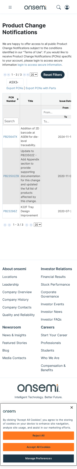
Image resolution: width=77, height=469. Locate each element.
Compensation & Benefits (53, 368)
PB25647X (10, 136)
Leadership (10, 284)
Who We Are (50, 358)
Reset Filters (52, 75)
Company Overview (17, 292)
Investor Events (52, 304)
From (66, 107)
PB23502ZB (11, 176)
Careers (47, 327)
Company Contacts (16, 307)
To (65, 116)
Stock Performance (55, 284)
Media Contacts (14, 358)
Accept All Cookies (38, 447)
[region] (38, 434)
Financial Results (53, 277)
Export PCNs (15, 88)
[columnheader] (11, 99)
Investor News (51, 312)
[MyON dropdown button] (68, 7)
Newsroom (11, 327)
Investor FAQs (51, 319)
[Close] (71, 407)
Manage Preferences (38, 458)
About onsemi (14, 269)
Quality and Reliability (18, 315)
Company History (15, 299)
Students (47, 350)
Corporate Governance (50, 294)
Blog (5, 350)
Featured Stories (14, 343)
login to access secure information (40, 64)
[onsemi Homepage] (35, 7)
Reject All (38, 435)
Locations (9, 277)
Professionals (51, 343)
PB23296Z (10, 211)
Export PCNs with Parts (41, 88)
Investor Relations (56, 269)
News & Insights (14, 335)
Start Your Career (54, 335)
